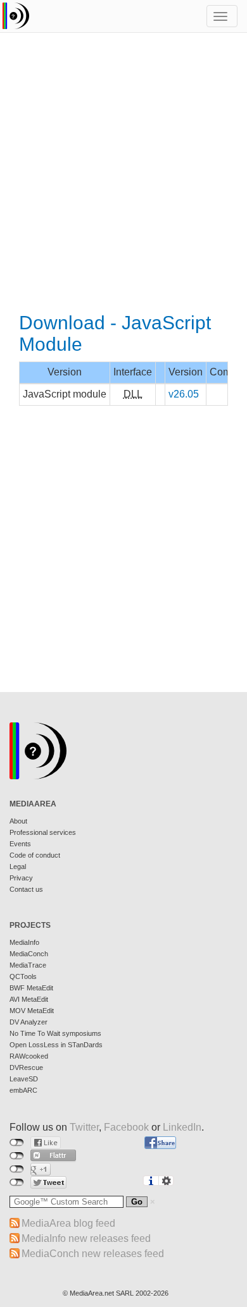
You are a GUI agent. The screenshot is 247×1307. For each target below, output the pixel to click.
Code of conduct (35, 855)
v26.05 (183, 394)
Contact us (26, 889)
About (18, 821)
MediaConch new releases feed (93, 1253)
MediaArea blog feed (68, 1223)
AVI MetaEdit (29, 999)
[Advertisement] (123, 174)
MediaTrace (28, 965)
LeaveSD (24, 1079)
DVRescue (26, 1067)
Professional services (43, 832)
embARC (23, 1090)
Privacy (21, 878)
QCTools (23, 976)
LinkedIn (182, 1127)
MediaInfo (24, 942)
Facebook (126, 1127)
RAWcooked (29, 1056)
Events (20, 844)
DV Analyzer (29, 1022)
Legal (18, 866)
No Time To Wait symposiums (55, 1033)
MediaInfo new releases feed (86, 1238)
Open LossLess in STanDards (56, 1045)
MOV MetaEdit (32, 1010)
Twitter (84, 1127)
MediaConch (29, 953)
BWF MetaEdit (31, 988)
